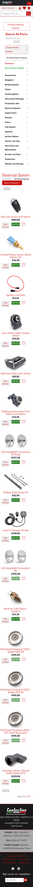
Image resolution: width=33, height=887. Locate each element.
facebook (13, 868)
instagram (18, 868)
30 (26, 797)
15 (24, 797)
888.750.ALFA (8, 8)
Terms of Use (10, 862)
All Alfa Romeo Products (17, 58)
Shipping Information (16, 856)
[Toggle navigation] (29, 3)
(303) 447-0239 (21, 835)
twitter (15, 868)
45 (29, 797)
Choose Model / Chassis (12, 49)
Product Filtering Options (16, 26)
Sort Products (11, 182)
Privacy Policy (24, 859)
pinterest (21, 868)
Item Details (5, 225)
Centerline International (7, 2)
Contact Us (24, 862)
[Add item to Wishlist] (23, 224)
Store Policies (9, 859)
